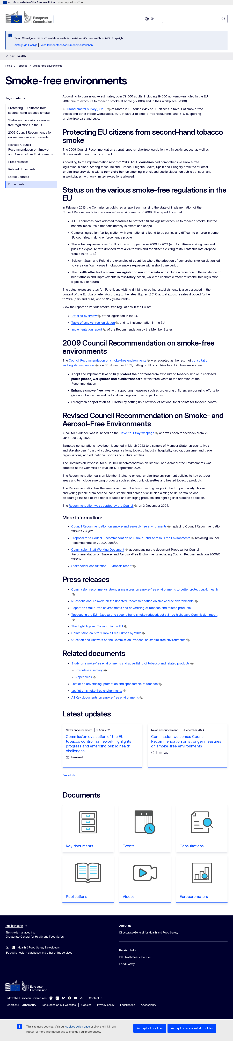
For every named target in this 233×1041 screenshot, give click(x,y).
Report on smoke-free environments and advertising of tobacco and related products (131, 608)
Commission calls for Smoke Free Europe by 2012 (106, 633)
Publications (76, 896)
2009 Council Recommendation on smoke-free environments (30, 135)
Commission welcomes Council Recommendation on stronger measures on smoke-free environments (186, 741)
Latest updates (18, 177)
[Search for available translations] (109, 109)
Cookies (86, 1005)
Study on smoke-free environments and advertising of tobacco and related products (130, 663)
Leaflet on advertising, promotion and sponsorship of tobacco (114, 684)
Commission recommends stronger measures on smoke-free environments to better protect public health (144, 589)
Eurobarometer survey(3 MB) (85, 109)
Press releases (18, 162)
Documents (16, 184)
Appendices (83, 677)
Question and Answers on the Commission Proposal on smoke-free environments (128, 640)
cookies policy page (77, 1026)
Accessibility (148, 1005)
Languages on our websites (59, 1005)
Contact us (96, 998)
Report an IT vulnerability (20, 1005)
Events (129, 846)
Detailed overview (84, 316)
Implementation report (86, 329)
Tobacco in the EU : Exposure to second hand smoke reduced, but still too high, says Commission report (144, 614)
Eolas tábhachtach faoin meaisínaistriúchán (66, 45)
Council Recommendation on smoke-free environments (107, 360)
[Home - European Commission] (33, 17)
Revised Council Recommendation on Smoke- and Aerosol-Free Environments (30, 149)
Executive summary (89, 670)
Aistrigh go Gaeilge (25, 45)
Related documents (21, 169)
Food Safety (127, 964)
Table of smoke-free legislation (93, 322)
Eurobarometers (194, 896)
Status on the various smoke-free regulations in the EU (29, 122)
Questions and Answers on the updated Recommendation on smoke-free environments (132, 601)
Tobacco (22, 65)
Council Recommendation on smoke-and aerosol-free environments (119, 526)
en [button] (152, 18)
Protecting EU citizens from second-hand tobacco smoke (29, 110)
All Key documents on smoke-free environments (105, 697)
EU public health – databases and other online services (38, 952)
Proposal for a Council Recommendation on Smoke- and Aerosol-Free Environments (130, 538)
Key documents (79, 846)
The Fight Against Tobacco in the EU (97, 626)
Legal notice (127, 1005)
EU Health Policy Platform (135, 957)
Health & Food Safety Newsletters (39, 947)
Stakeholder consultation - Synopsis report (101, 566)
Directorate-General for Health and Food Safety (148, 932)
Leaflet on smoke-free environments (96, 690)
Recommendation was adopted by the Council (101, 505)
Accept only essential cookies (192, 1028)
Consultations (192, 846)
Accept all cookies (150, 1028)
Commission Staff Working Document (97, 549)
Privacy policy (105, 1005)
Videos (129, 896)
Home (8, 65)
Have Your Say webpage (136, 433)
